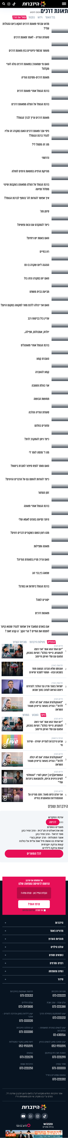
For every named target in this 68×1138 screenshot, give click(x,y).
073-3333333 (59, 1068)
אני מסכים (32, 910)
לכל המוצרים (34, 853)
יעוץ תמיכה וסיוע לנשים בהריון (52, 1041)
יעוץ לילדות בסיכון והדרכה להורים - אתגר (18, 1015)
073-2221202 (59, 1079)
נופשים (30, 1052)
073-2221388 (59, 1006)
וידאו (40, 17)
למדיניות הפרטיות (28, 910)
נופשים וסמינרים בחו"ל (56, 1075)
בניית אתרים (48, 1127)
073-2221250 (26, 1068)
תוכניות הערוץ (56, 939)
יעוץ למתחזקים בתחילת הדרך (53, 1013)
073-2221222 (59, 995)
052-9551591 (59, 1046)
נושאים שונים (56, 955)
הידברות (59, 923)
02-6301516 (59, 1035)
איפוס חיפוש (35, 12)
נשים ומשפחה (56, 971)
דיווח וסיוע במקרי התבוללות (21, 1041)
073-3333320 (26, 1020)
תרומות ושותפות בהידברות (21, 991)
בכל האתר (50, 17)
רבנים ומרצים (56, 963)
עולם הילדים (57, 947)
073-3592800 (26, 1006)
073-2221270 (26, 1057)
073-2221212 (26, 995)
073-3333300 (26, 1032)
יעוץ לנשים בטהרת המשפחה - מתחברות (52, 1029)
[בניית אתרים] (48, 1124)
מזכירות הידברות (59, 991)
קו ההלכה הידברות (24, 1027)
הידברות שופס (27, 1063)
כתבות (31, 17)
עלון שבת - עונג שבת (56, 1002)
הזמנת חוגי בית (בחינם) (55, 1052)
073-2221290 (59, 1057)
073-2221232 (59, 1017)
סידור (60, 979)
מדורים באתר (56, 931)
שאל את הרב (19, 17)
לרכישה (52, 822)
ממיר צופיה (61, 1063)
